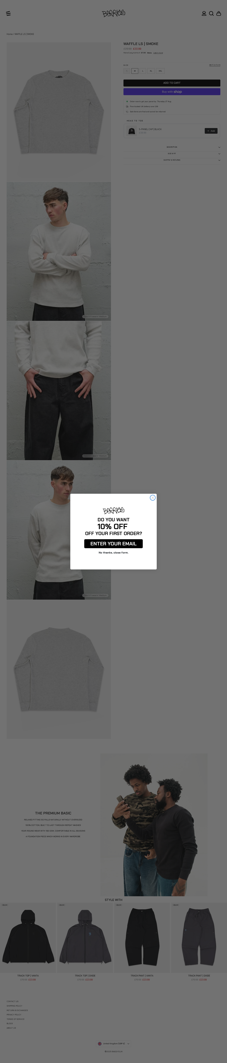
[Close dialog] (152, 497)
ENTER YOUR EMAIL (113, 543)
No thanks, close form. (113, 552)
